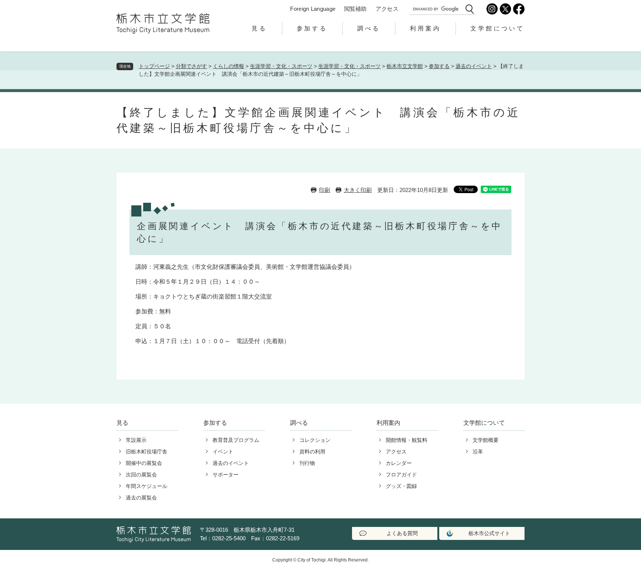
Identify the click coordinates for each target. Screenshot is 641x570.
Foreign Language (312, 9)
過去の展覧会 (141, 498)
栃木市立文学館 (405, 66)
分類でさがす (191, 66)
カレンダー (399, 463)
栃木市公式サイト (489, 533)
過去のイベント (474, 66)
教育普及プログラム (236, 440)
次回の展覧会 (141, 475)
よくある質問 (402, 533)
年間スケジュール (146, 486)
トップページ (154, 66)
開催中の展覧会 (144, 463)
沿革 (478, 452)
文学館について (497, 28)
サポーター (226, 475)
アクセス (387, 9)
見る (259, 28)
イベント (223, 452)
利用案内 (425, 28)
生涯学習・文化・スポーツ (281, 66)
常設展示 (136, 440)
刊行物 (307, 463)
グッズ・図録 (401, 486)
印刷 (324, 190)
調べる (368, 28)
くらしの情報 (228, 66)
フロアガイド (401, 475)
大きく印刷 (358, 190)
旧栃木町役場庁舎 (146, 452)
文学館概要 (486, 440)
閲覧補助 (355, 9)
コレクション (315, 440)
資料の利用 (312, 452)
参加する (312, 28)
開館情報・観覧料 (406, 440)
